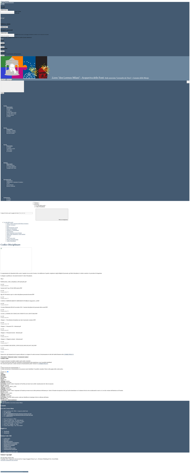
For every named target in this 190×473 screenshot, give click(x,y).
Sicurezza (9, 235)
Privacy (8, 237)
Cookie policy (7, 438)
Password (17, 13)
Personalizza (4, 357)
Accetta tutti (23, 357)
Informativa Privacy (8, 441)
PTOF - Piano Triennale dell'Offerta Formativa (17, 223)
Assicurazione (10, 231)
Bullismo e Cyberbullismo (13, 230)
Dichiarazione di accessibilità (10, 444)
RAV (8, 226)
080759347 (8, 412)
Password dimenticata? (6, 15)
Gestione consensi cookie (9, 448)
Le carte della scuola (40, 205)
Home (37, 202)
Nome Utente (18, 11)
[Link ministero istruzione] (7, 2)
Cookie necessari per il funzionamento (10, 367)
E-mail (16, 34)
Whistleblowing (7, 446)
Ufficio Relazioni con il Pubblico (11, 442)
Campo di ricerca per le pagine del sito (10, 213)
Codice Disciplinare (11, 241)
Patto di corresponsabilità (12, 239)
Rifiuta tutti (12, 357)
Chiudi (2, 43)
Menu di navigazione (63, 219)
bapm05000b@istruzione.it (19, 413)
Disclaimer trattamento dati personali (9, 460)
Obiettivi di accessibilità (9, 445)
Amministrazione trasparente (10, 449)
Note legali (6, 440)
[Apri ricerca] (188, 82)
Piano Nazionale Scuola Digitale (14, 233)
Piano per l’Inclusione (12, 229)
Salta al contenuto (5, 1)
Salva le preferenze (12, 400)
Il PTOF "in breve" (11, 225)
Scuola (37, 204)
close (2, 93)
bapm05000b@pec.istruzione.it (19, 415)
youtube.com (4, 371)
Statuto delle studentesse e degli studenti (16, 234)
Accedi (2, 4)
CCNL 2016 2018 (11, 238)
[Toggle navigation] (12, 86)
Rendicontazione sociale (12, 227)
